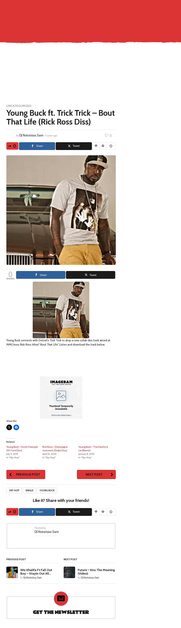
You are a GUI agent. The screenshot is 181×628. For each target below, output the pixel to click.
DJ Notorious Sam (31, 135)
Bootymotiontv (107, 37)
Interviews (86, 37)
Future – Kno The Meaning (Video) (96, 571)
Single (23, 37)
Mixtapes (70, 37)
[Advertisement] (90, 74)
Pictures (55, 37)
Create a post (156, 5)
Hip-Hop (14, 490)
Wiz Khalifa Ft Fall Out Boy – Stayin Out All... (36, 571)
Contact (9, 37)
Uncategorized (18, 106)
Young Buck (47, 490)
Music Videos (38, 37)
